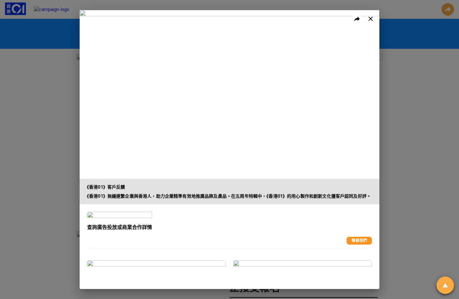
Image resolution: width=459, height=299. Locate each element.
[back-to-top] (445, 285)
